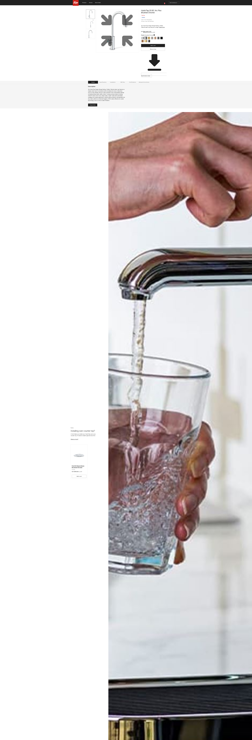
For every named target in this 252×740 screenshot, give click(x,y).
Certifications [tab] (132, 82)
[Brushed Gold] (148, 38)
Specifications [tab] (102, 82)
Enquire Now (93, 105)
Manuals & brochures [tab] (144, 82)
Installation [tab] (112, 82)
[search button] (154, 35)
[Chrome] (142, 38)
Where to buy (153, 49)
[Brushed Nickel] (152, 38)
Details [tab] (93, 82)
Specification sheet (145, 75)
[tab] (90, 14)
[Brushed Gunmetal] (148, 41)
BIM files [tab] (123, 82)
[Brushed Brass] (145, 41)
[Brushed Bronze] (142, 41)
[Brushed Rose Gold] (155, 38)
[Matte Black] (161, 38)
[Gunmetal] (158, 38)
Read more (162, 27)
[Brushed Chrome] (145, 38)
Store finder (98, 2)
